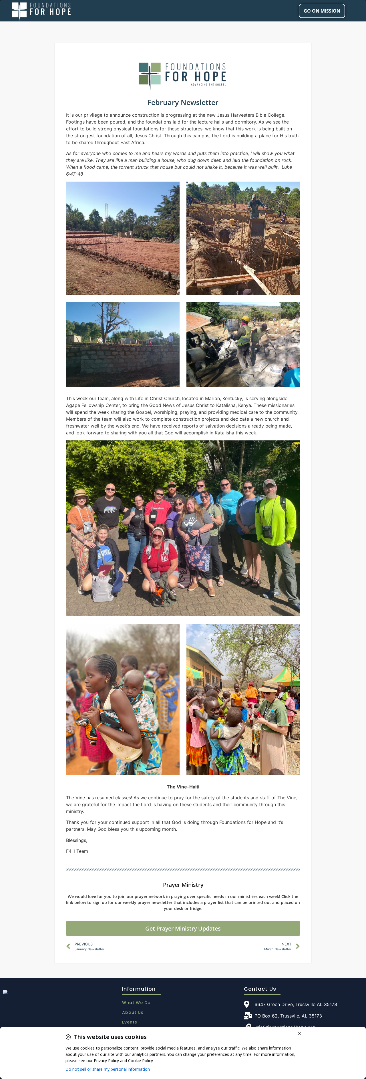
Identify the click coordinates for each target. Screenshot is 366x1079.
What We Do (136, 1003)
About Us (133, 1012)
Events (129, 1022)
